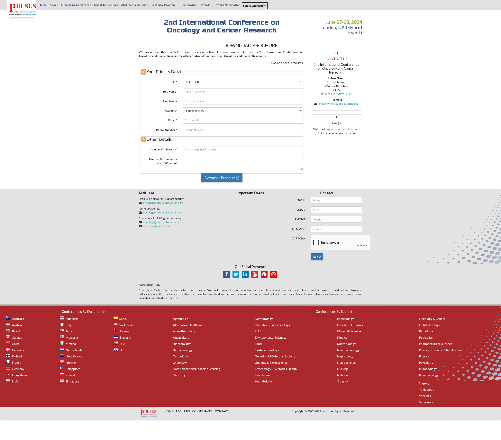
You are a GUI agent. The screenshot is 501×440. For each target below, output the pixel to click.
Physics (424, 356)
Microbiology (346, 344)
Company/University (163, 149)
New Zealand (74, 356)
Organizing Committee (76, 4)
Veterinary (426, 402)
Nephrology (345, 356)
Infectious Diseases (350, 325)
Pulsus (326, 411)
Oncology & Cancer (432, 318)
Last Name (170, 101)
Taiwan (124, 331)
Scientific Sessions (106, 4)
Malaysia (72, 337)
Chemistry (180, 362)
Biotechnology (183, 350)
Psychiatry (426, 362)
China (16, 344)
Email (172, 120)
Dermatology (264, 318)
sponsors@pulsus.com (156, 226)
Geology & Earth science (271, 362)
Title (173, 82)
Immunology (345, 318)
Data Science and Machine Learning (196, 369)
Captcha (298, 238)
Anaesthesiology (184, 331)
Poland (70, 375)
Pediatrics (426, 337)
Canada (17, 337)
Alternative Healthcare (188, 325)
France (16, 362)
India (15, 381)
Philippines (73, 369)
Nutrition (343, 375)
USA (122, 344)
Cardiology (180, 356)
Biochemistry (182, 344)
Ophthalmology (429, 325)
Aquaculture (181, 337)
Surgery (424, 383)
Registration (189, 4)
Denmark (18, 350)
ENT (258, 331)
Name (301, 200)
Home (43, 4)
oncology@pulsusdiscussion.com (338, 103)
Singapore (72, 381)
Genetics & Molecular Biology (275, 356)
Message (298, 228)
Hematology (263, 381)
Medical (342, 337)
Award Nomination (227, 4)
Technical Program (163, 4)
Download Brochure (220, 177)
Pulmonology (428, 369)
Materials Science (349, 331)
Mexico (71, 344)
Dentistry (179, 375)
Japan (69, 331)
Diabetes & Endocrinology (272, 325)
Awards (205, 4)
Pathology (426, 331)
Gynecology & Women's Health (276, 369)
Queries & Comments (163, 161)
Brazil (16, 331)
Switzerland (127, 325)
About (54, 4)
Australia (18, 318)
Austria (17, 325)
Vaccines (425, 396)
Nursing (342, 369)
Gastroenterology (267, 350)
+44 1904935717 (341, 93)
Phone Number (166, 129)
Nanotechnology (348, 350)
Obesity (342, 381)
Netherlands (74, 350)
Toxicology (426, 389)
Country (171, 110)
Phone (300, 219)
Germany (18, 369)
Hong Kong (19, 375)
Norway (71, 362)
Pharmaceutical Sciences (435, 344)
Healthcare (262, 375)
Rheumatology (429, 375)
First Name (169, 91)
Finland (17, 356)
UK (121, 350)
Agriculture (180, 318)
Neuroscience (346, 362)
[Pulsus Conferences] (149, 413)
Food (258, 344)
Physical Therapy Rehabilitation (440, 350)
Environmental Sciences (270, 337)
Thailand (125, 337)
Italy (69, 325)
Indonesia (72, 318)
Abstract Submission (134, 4)
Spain (123, 318)
